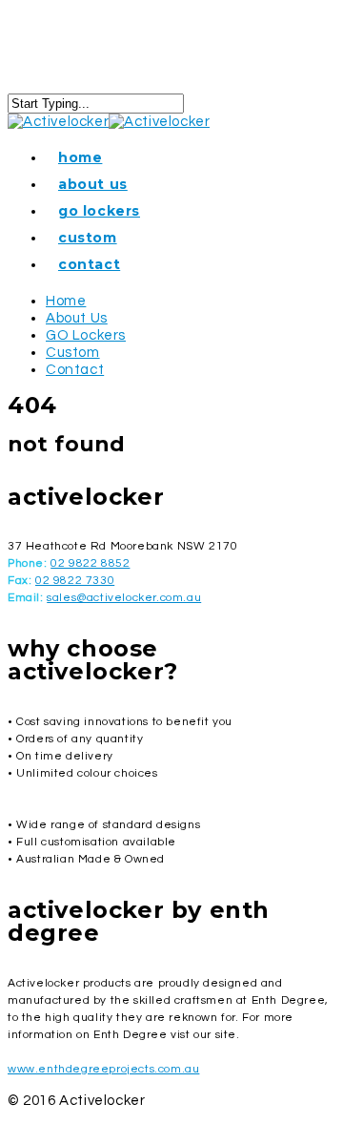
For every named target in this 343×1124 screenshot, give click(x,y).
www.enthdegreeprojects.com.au (103, 1069)
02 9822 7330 (74, 580)
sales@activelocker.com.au (124, 598)
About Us (93, 184)
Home (80, 157)
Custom (87, 237)
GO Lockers (99, 210)
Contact (89, 264)
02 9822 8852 (90, 563)
